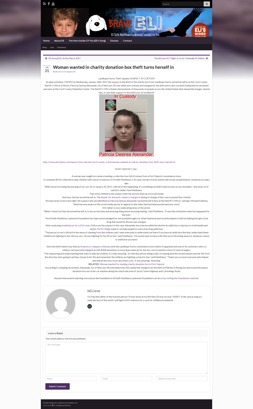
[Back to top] (246, 402)
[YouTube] (53, 3)
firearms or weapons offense (94, 246)
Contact (127, 40)
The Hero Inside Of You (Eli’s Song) (87, 40)
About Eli (59, 40)
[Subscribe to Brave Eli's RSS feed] (44, 3)
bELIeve (58, 72)
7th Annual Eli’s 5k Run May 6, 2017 (64, 58)
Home (46, 40)
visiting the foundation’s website (182, 278)
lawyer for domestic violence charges (119, 197)
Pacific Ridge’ (104, 228)
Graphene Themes (63, 405)
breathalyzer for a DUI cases (75, 225)
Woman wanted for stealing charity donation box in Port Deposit (132, 264)
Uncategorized (69, 72)
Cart (52, 47)
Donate (114, 40)
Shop (44, 47)
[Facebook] (49, 3)
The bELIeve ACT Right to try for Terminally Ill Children (179, 58)
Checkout (61, 47)
